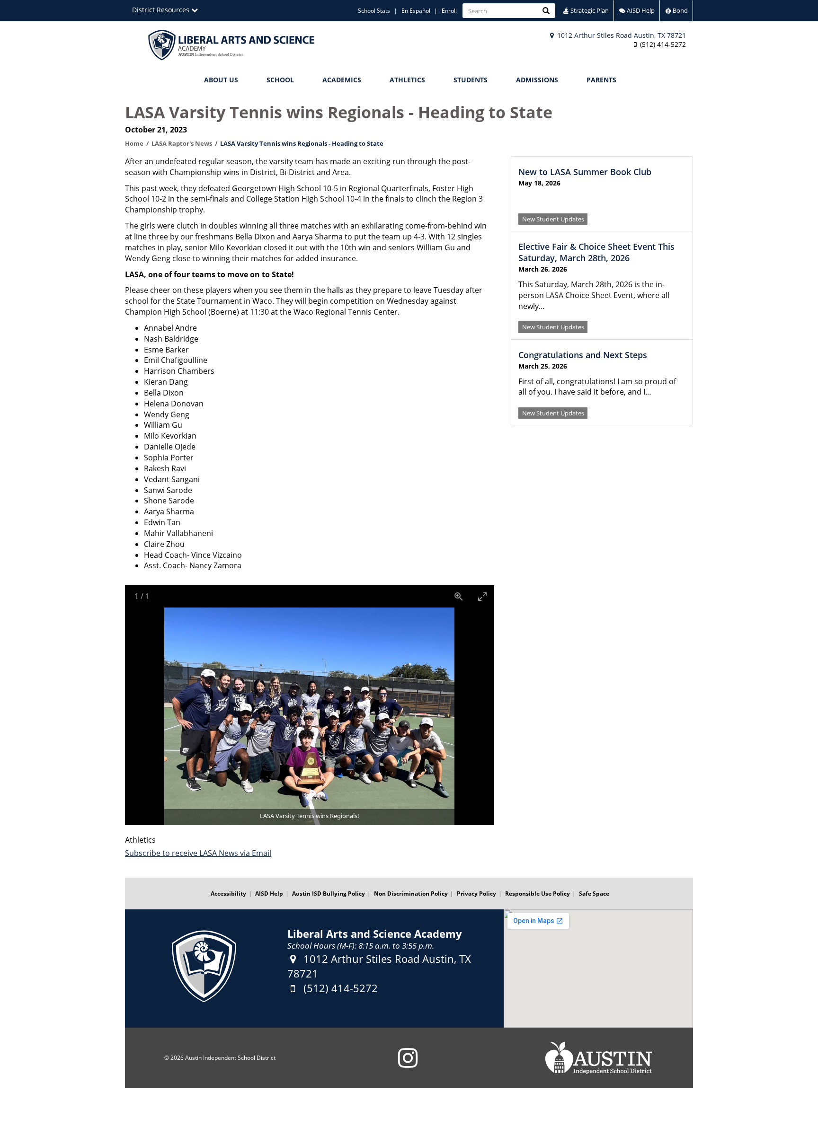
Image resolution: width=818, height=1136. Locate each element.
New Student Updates (553, 219)
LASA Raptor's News (181, 143)
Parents (601, 79)
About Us (221, 79)
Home (134, 143)
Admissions (537, 79)
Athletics (407, 79)
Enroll (449, 11)
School (280, 79)
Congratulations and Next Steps (582, 355)
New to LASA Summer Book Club (584, 171)
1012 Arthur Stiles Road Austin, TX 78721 (620, 35)
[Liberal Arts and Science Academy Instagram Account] (408, 1064)
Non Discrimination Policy (411, 893)
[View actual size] (459, 596)
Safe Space (594, 893)
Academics (341, 79)
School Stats (374, 11)
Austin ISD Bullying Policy (328, 893)
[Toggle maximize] (482, 596)
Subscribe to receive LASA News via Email (198, 853)
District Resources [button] (161, 9)
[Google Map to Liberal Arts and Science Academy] (598, 968)
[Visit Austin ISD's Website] (598, 1058)
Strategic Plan (589, 10)
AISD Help (640, 10)
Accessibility (228, 893)
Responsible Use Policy (537, 893)
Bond (679, 10)
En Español (415, 11)
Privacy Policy (476, 893)
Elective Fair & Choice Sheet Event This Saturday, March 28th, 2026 (596, 252)
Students (470, 79)
